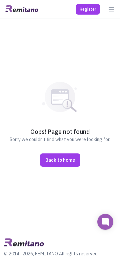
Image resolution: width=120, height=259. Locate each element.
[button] (88, 9)
